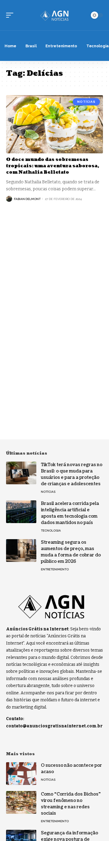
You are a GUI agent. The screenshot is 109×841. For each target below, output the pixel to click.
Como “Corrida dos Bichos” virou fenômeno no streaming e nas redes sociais (71, 803)
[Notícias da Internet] (54, 15)
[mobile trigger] (11, 15)
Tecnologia (51, 530)
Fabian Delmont (27, 199)
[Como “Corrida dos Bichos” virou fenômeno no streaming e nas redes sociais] (21, 802)
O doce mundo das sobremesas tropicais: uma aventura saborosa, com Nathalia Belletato (52, 165)
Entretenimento (55, 569)
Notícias (86, 101)
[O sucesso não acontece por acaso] (21, 773)
